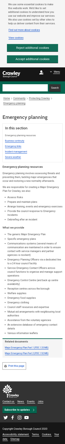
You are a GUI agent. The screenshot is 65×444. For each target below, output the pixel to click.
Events (31, 401)
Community (19, 98)
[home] (11, 74)
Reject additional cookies (32, 48)
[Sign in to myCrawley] (42, 74)
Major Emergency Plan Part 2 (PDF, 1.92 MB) (26, 353)
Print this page (16, 365)
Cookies (47, 434)
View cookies (16, 37)
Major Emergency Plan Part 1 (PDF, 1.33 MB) (26, 347)
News (20, 401)
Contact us (9, 401)
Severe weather (13, 157)
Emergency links (13, 146)
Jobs (40, 401)
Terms (35, 434)
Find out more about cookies (24, 29)
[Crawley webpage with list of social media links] (16, 418)
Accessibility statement (16, 434)
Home (6, 98)
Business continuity (14, 141)
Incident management (16, 151)
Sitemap (15, 439)
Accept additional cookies (33, 59)
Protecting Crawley (39, 98)
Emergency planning (14, 103)
